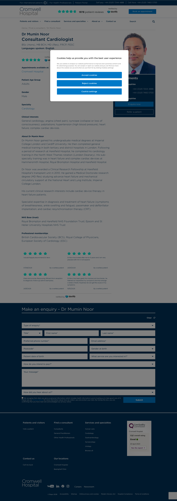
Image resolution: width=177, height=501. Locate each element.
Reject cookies (89, 83)
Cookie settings (89, 91)
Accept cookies (89, 75)
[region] (89, 75)
